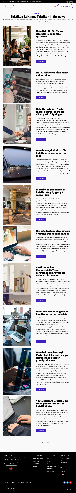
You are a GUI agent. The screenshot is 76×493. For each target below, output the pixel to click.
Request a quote (65, 6)
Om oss (48, 463)
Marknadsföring (36, 463)
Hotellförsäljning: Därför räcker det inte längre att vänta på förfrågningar (50, 112)
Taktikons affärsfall (51, 466)
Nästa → (48, 442)
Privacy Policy (68, 489)
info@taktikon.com (25, 482)
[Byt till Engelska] (54, 6)
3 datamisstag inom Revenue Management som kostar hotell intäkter (52, 404)
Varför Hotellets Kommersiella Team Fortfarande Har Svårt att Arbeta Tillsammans (50, 271)
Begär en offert (50, 471)
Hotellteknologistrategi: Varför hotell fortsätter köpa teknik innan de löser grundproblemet (52, 356)
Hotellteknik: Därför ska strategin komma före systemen (50, 34)
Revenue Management (38, 458)
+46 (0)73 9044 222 (11, 482)
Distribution (35, 466)
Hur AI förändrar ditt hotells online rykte (52, 74)
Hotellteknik (36, 461)
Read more (41, 61)
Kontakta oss (49, 468)
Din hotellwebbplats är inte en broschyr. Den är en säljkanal (53, 232)
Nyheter (48, 461)
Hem (47, 458)
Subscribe (11, 463)
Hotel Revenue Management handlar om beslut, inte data (52, 313)
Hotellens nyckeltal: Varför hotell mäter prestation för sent (51, 153)
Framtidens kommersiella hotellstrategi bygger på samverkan (50, 192)
